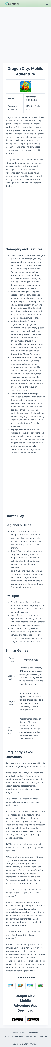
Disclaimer (33, 1032)
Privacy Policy (19, 1032)
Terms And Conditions (13, 1036)
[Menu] (47, 4)
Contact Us (31, 1036)
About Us (43, 1036)
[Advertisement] (25, 34)
